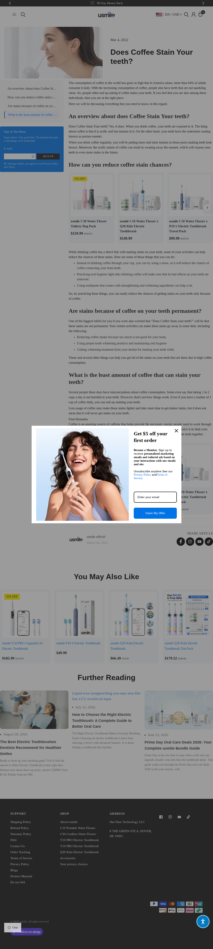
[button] (203, 921)
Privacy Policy (142, 474)
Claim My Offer (155, 513)
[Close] (176, 431)
